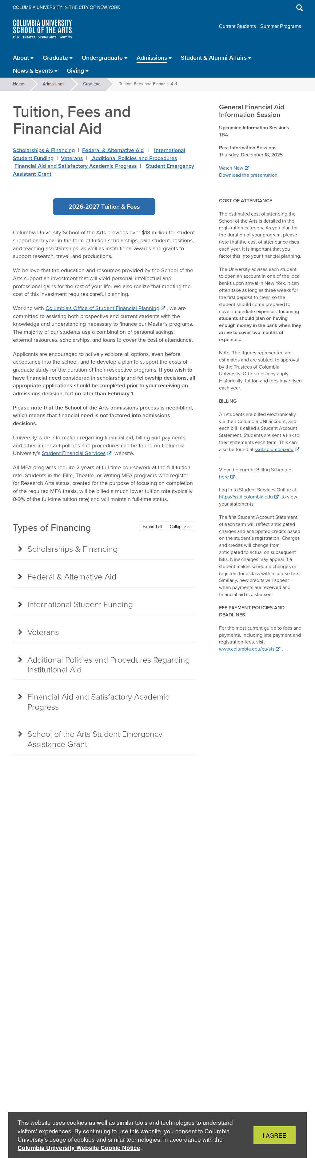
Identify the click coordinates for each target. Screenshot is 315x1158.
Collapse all (180, 526)
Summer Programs (280, 26)
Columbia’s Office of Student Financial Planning (102, 308)
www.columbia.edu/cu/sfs (246, 648)
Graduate (92, 84)
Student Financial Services (74, 453)
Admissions (54, 84)
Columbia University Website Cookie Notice (79, 1148)
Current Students (237, 26)
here (224, 476)
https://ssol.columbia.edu (246, 496)
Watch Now (231, 167)
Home (18, 84)
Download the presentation (248, 175)
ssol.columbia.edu (274, 449)
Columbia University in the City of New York (66, 7)
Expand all (152, 526)
